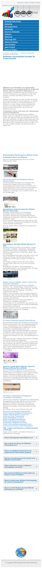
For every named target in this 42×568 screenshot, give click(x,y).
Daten (26, 2)
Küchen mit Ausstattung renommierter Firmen (17, 424)
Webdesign (9, 29)
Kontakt (32, 2)
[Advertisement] (21, 73)
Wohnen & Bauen (11, 42)
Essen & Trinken (11, 50)
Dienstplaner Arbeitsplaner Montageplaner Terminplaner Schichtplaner (17, 396)
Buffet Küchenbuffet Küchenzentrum (14, 419)
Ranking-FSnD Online (13, 21)
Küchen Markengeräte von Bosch (13, 418)
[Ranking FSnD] (8, 12)
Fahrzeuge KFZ (10, 39)
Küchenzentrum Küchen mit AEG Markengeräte (18, 426)
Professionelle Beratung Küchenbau (14, 421)
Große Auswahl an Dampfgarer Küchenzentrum (17, 413)
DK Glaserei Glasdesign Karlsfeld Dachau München (19, 320)
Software (8, 34)
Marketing (8, 24)
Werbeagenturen (11, 27)
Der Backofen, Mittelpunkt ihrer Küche (15, 422)
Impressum (20, 2)
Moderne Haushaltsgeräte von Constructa (16, 414)
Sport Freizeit (10, 47)
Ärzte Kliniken (10, 45)
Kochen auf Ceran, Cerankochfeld (13, 416)
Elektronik (8, 37)
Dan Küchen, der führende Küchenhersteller (16, 411)
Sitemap (37, 2)
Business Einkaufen (12, 32)
